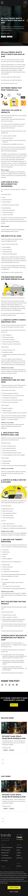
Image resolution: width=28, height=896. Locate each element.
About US (19, 866)
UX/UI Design (4, 860)
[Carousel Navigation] (14, 761)
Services (3, 844)
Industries (19, 844)
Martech (19, 855)
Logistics (10, 36)
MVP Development (5, 850)
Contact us (14, 705)
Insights (18, 863)
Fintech (3, 36)
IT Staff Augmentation (6, 858)
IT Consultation (4, 855)
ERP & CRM (19, 858)
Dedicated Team (5, 852)
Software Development (6, 847)
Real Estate (19, 847)
